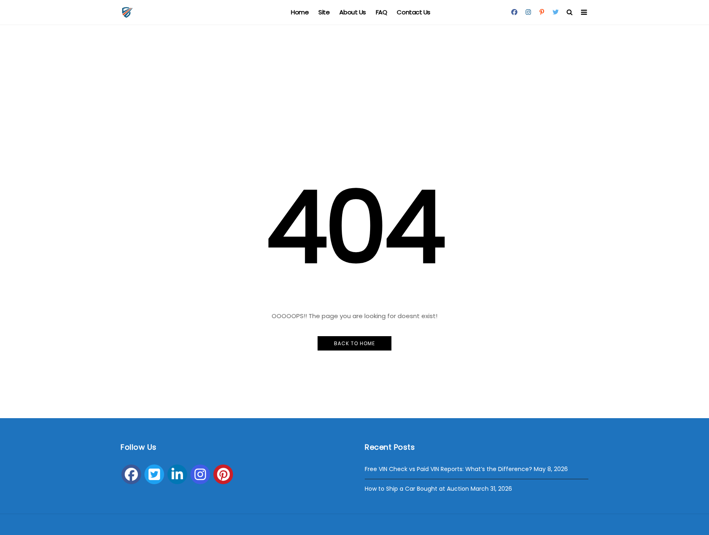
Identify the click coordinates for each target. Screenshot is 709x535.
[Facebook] (131, 474)
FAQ (381, 12)
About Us (352, 12)
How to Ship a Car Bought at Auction (417, 489)
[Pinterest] (223, 474)
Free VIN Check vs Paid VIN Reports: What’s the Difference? (448, 469)
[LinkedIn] (177, 474)
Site (323, 12)
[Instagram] (200, 474)
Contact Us (413, 12)
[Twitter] (154, 474)
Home (300, 12)
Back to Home (354, 343)
